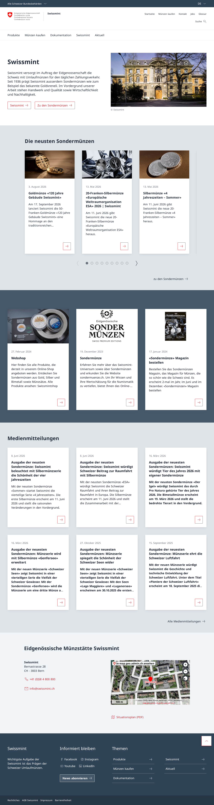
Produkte (119, 759)
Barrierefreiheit (63, 800)
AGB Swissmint (30, 800)
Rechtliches (14, 800)
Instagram (92, 759)
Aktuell (170, 769)
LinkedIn (88, 766)
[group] (50, 202)
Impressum (46, 800)
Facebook (70, 759)
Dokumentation (123, 778)
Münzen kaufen (123, 769)
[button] (13, 35)
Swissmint (53, 13)
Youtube (69, 766)
